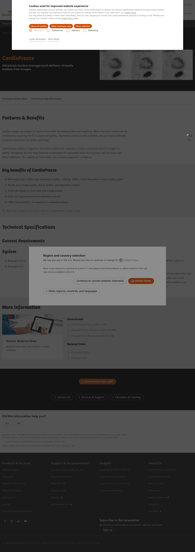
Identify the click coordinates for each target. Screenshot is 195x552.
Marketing (93, 30)
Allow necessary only (61, 26)
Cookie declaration (37, 39)
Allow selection (83, 26)
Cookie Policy (130, 12)
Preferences (57, 30)
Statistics (76, 30)
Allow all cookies (39, 26)
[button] (189, 137)
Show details (53, 39)
